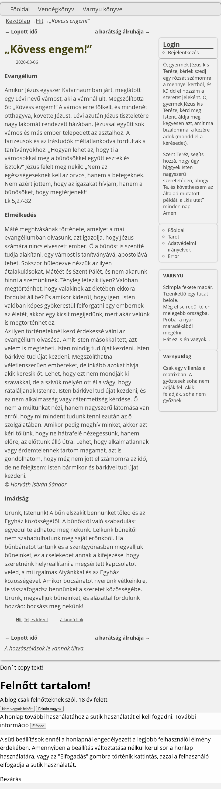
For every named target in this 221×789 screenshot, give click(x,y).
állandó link (71, 620)
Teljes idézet (36, 620)
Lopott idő (21, 31)
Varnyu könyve (102, 9)
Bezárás (10, 779)
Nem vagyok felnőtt (17, 709)
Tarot (173, 236)
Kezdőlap (18, 21)
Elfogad (38, 726)
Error (173, 256)
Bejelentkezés (183, 52)
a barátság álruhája (122, 31)
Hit (39, 21)
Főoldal (20, 9)
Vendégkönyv (56, 9)
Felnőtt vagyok (49, 709)
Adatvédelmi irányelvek (182, 246)
